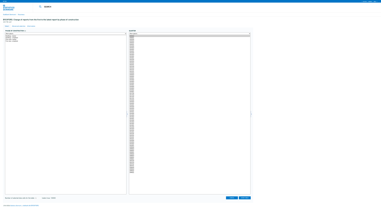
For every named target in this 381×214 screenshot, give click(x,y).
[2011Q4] (189, 134)
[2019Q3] (189, 81)
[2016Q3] (189, 102)
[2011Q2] (189, 137)
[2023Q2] (189, 56)
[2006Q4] (189, 167)
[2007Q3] (189, 162)
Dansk (370, 1)
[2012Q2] (189, 130)
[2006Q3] (189, 169)
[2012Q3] (189, 129)
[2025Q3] (189, 41)
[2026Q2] (189, 36)
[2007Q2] (189, 164)
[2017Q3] (189, 95)
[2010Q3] (189, 142)
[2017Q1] (189, 98)
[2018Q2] (189, 90)
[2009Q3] (189, 149)
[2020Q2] (189, 76)
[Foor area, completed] (65, 41)
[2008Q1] (189, 159)
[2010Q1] (189, 145)
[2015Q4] (189, 107)
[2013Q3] (189, 122)
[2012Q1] (189, 132)
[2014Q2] (189, 117)
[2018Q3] (189, 88)
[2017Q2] (189, 97)
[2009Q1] (189, 152)
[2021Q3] (189, 68)
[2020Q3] (189, 75)
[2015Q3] (189, 108)
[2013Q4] (189, 120)
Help (375, 1)
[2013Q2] (189, 124)
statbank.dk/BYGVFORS (31, 205)
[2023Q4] (189, 53)
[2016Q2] (189, 103)
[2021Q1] (189, 71)
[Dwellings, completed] (65, 38)
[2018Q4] (189, 86)
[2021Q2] (189, 70)
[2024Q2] (189, 49)
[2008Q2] (189, 157)
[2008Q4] (189, 154)
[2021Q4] (189, 66)
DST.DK (5, 1)
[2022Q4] (189, 60)
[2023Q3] (189, 54)
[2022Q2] (189, 63)
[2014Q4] (189, 113)
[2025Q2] (189, 43)
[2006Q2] (189, 171)
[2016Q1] (189, 105)
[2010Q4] (189, 140)
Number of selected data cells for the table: (20, 198)
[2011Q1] (189, 139)
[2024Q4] (189, 46)
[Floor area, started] (65, 39)
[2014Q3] (189, 115)
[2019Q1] (189, 85)
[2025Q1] (189, 44)
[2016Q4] (189, 100)
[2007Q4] (189, 161)
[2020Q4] (189, 73)
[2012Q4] (189, 127)
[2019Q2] (189, 83)
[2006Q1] (189, 172)
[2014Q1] (189, 118)
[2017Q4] (189, 93)
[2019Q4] (189, 80)
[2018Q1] (189, 92)
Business (21, 14)
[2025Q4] (189, 39)
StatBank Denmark (9, 14)
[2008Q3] (189, 156)
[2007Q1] (189, 166)
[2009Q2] (189, 150)
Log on (365, 1)
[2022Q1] (189, 65)
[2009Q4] (189, 147)
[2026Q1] (189, 38)
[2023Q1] (189, 58)
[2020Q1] (189, 78)
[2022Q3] (189, 61)
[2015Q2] (189, 110)
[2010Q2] (189, 144)
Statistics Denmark (15, 205)
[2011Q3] (189, 135)
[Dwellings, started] (65, 36)
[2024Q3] (189, 48)
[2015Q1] (189, 112)
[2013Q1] (189, 125)
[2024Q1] (189, 51)
